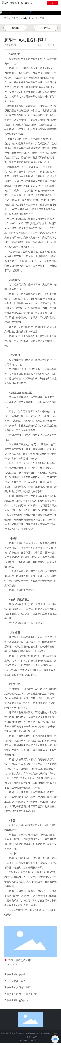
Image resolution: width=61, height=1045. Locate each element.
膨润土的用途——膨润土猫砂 (22, 994)
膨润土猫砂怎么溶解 (19, 960)
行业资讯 (16, 18)
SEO (35, 1037)
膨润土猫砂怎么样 (16, 974)
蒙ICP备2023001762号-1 (30, 1040)
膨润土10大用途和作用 (18, 987)
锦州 (29, 1036)
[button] (28, 11)
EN (52, 3)
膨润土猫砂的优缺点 (17, 1000)
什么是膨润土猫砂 (16, 981)
